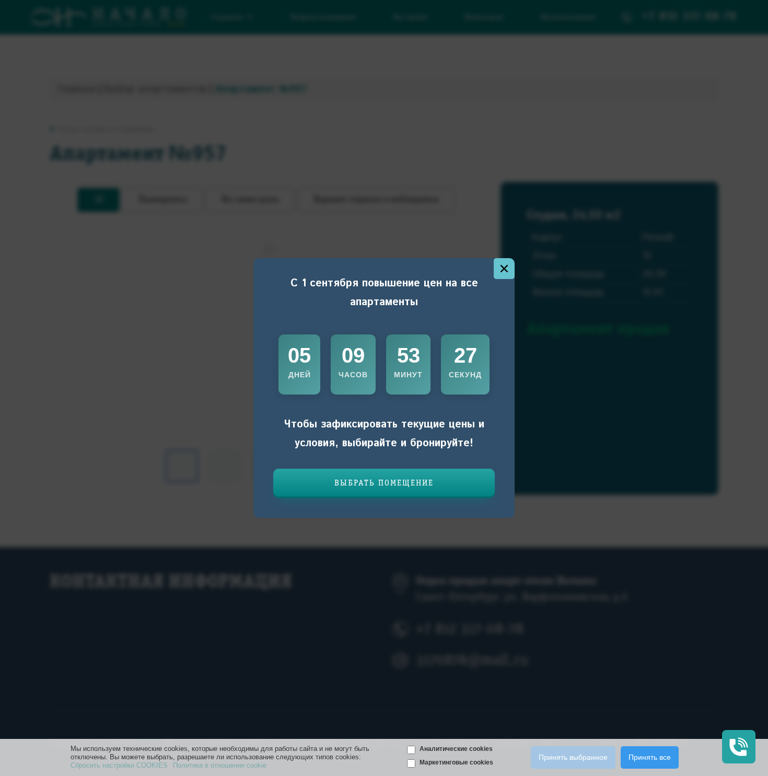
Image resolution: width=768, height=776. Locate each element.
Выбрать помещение (384, 483)
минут (408, 374)
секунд (465, 374)
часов (353, 374)
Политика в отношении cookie (219, 765)
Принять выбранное (573, 757)
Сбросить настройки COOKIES (119, 765)
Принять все (650, 757)
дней (299, 374)
